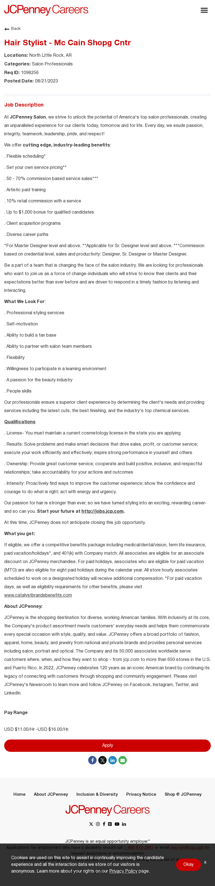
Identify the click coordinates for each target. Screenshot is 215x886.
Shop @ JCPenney (183, 795)
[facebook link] (104, 824)
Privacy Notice (141, 795)
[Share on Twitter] (102, 760)
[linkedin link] (124, 824)
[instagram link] (98, 824)
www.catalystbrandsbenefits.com (38, 595)
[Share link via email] (123, 760)
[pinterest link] (110, 824)
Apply (107, 746)
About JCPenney (51, 795)
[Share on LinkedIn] (113, 760)
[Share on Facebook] (92, 760)
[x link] (91, 824)
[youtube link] (117, 824)
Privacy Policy (123, 871)
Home (19, 795)
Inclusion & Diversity (97, 795)
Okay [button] (188, 865)
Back (15, 29)
